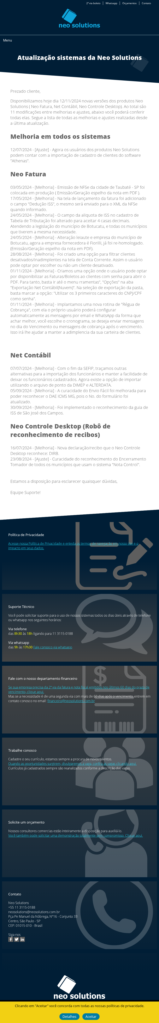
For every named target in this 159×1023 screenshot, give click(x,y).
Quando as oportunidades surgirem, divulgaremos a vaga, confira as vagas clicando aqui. (72, 763)
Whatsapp (111, 3)
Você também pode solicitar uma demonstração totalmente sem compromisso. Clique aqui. (75, 835)
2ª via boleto (93, 3)
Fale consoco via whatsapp (52, 647)
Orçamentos (129, 3)
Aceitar (91, 1016)
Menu (7, 40)
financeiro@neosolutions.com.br (71, 701)
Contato (146, 3)
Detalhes (69, 1016)
